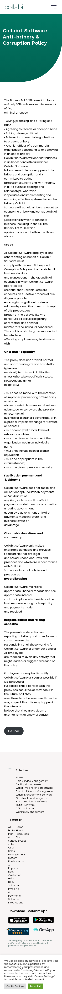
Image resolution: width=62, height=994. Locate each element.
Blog (18, 837)
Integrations (15, 902)
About (19, 830)
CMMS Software (25, 805)
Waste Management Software (34, 794)
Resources (22, 834)
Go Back (13, 731)
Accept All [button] (35, 986)
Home (19, 777)
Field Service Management (32, 781)
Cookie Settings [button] (15, 986)
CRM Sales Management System (16, 853)
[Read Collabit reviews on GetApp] (43, 931)
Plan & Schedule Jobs (14, 839)
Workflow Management (30, 812)
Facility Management (29, 784)
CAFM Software (25, 808)
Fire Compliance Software (31, 801)
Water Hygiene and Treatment (34, 788)
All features (13, 828)
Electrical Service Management (35, 791)
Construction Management (32, 798)
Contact (21, 840)
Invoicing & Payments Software (14, 894)
